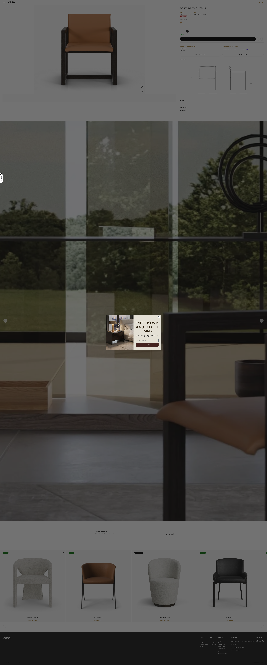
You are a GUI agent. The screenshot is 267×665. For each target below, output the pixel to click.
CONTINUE (147, 344)
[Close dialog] (159, 317)
